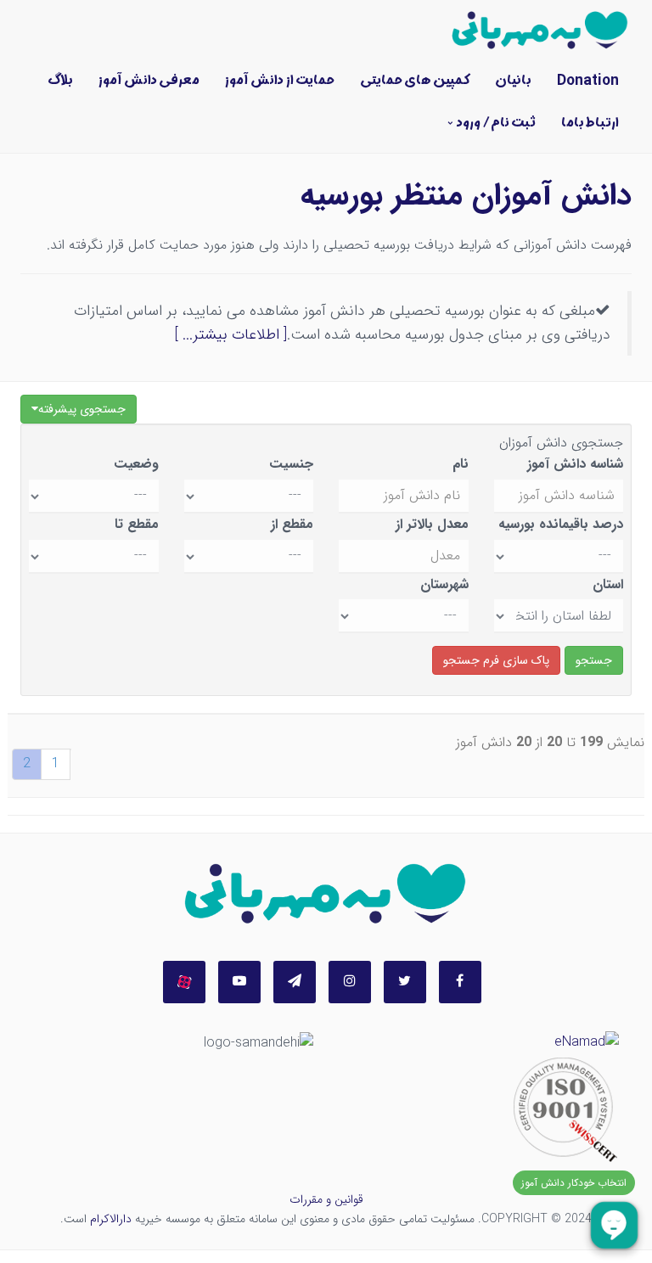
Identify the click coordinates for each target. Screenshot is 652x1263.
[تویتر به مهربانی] (405, 982)
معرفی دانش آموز (149, 80)
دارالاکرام (111, 1219)
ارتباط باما (590, 123)
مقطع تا (137, 524)
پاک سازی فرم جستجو (496, 660)
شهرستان (444, 584)
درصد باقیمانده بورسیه (560, 524)
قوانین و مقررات (326, 1199)
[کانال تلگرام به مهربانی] (294, 982)
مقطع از (292, 524)
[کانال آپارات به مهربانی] (184, 982)
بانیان (513, 80)
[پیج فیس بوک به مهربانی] (460, 982)
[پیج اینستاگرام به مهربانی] (350, 982)
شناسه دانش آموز (575, 463)
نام (460, 463)
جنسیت (291, 463)
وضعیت (136, 463)
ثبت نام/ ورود (496, 123)
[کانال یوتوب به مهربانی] (239, 982)
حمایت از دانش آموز (279, 80)
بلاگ (60, 80)
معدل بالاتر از (432, 524)
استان (608, 584)
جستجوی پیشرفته (82, 409)
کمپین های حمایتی (414, 80)
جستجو (594, 660)
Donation (588, 80)
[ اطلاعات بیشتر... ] (231, 334)
